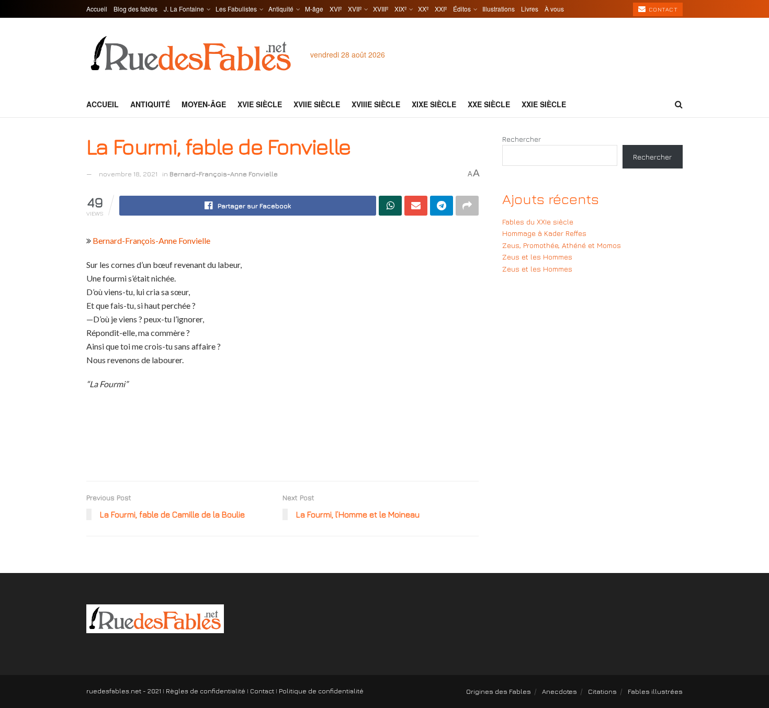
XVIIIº (380, 8)
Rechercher (521, 138)
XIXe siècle (434, 104)
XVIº (336, 8)
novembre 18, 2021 (128, 174)
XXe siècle (489, 104)
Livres (529, 8)
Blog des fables (135, 8)
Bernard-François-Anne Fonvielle (223, 174)
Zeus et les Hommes (537, 256)
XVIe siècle (260, 104)
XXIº (441, 8)
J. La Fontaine (184, 8)
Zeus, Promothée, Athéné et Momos (561, 245)
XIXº (400, 8)
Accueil (96, 8)
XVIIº (354, 8)
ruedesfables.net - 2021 (123, 691)
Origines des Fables (498, 691)
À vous (554, 8)
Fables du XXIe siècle (537, 221)
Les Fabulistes (236, 8)
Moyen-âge (204, 104)
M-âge (314, 8)
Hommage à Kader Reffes (544, 233)
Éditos (462, 8)
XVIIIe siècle (376, 104)
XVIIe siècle (316, 104)
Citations (602, 691)
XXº (423, 8)
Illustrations (498, 8)
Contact (662, 9)
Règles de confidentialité (205, 691)
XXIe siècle (544, 104)
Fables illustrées (655, 691)
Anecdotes (559, 691)
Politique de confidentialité (321, 691)
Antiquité (280, 8)
